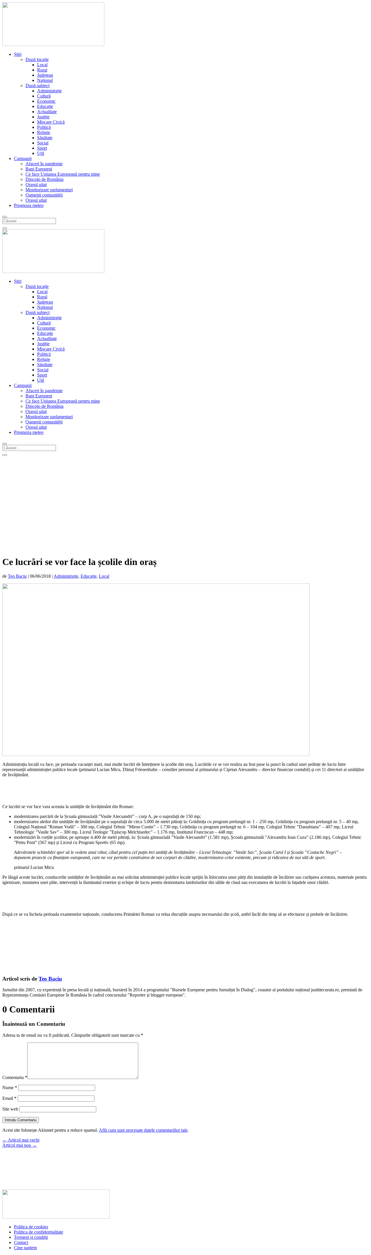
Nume (9, 1087)
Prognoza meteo (28, 205)
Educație (45, 106)
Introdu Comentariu (21, 1120)
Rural (42, 69)
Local (42, 64)
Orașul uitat (36, 184)
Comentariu (14, 1077)
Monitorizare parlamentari (49, 189)
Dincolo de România (44, 179)
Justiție (43, 116)
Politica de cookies (31, 1226)
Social (42, 142)
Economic (46, 101)
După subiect (38, 85)
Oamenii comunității (44, 194)
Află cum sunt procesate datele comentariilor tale (143, 1130)
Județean (45, 75)
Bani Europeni (39, 168)
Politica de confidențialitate (38, 1232)
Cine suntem (25, 1247)
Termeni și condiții (31, 1237)
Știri (17, 54)
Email (9, 1098)
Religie (43, 132)
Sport (42, 148)
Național (45, 80)
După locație (37, 59)
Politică (44, 127)
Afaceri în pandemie (44, 163)
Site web (10, 1109)
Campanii (23, 158)
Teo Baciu (17, 576)
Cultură (44, 95)
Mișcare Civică (51, 122)
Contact (21, 1242)
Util (40, 153)
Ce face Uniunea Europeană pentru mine (63, 174)
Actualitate (47, 111)
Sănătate (44, 137)
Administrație (49, 90)
